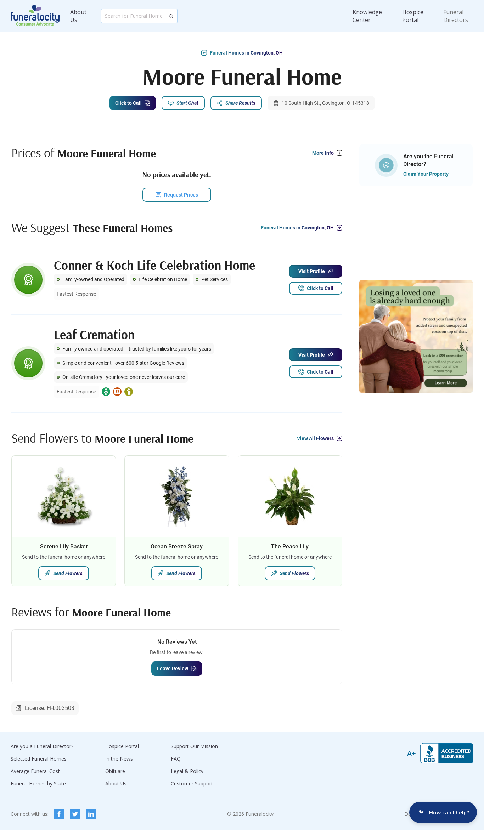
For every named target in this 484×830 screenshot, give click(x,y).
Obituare (115, 771)
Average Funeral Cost (35, 771)
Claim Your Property (426, 174)
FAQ (176, 758)
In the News (119, 758)
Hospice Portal (412, 16)
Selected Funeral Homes (39, 758)
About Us (78, 16)
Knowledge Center (367, 16)
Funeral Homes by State (38, 783)
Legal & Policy (187, 771)
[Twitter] (75, 814)
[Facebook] (59, 814)
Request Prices (181, 195)
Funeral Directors (455, 16)
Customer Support (192, 783)
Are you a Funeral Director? (42, 746)
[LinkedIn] (91, 814)
